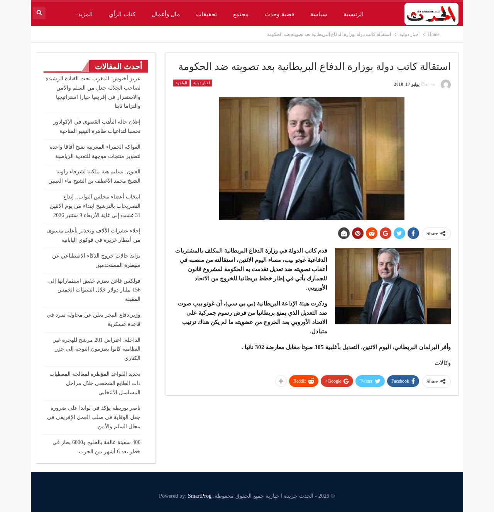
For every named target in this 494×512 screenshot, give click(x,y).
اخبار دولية (201, 83)
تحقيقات (206, 14)
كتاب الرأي (122, 14)
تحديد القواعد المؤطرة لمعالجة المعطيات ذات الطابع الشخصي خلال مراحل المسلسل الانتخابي (94, 383)
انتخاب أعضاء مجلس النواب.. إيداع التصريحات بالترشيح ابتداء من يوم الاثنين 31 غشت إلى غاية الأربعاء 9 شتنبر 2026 (95, 206)
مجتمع (241, 14)
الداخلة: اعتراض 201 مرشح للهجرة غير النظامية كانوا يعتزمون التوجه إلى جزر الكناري (96, 349)
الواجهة (181, 83)
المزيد (85, 14)
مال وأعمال (166, 14)
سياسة (318, 14)
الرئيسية (353, 14)
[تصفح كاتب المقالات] (446, 84)
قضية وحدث (279, 14)
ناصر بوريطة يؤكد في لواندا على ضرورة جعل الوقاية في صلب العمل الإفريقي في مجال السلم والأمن (93, 417)
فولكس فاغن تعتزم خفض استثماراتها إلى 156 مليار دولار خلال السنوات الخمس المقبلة (94, 290)
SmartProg (199, 496)
